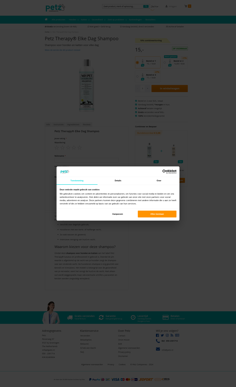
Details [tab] (118, 180)
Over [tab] (159, 180)
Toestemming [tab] (76, 180)
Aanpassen (117, 214)
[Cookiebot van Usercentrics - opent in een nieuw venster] (164, 172)
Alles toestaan (157, 214)
